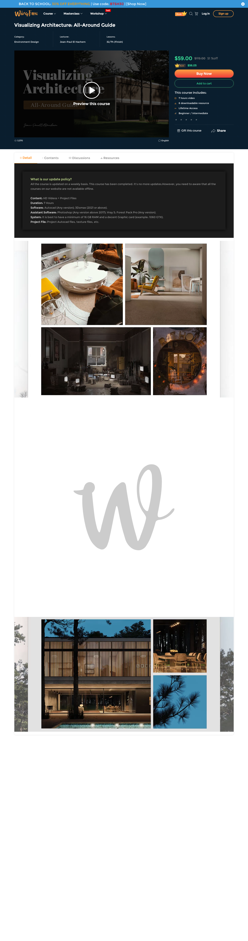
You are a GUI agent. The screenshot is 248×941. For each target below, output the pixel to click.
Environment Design (26, 41)
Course (48, 13)
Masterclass (72, 13)
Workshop (99, 12)
